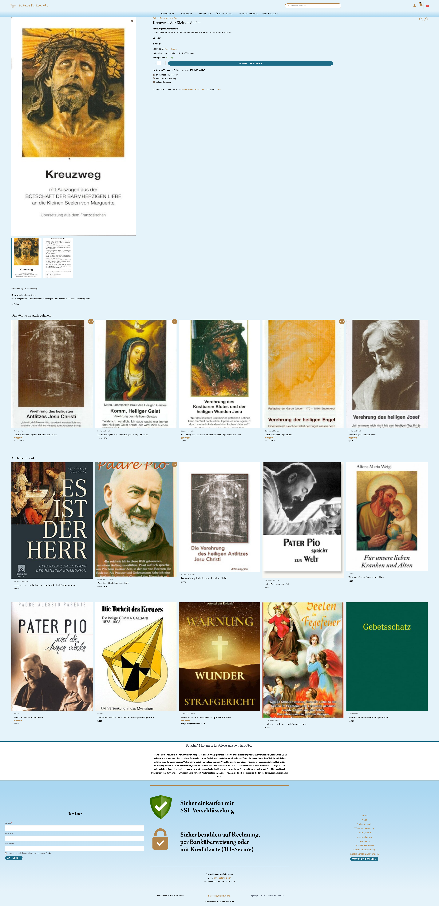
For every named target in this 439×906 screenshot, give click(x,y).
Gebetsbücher (159, 18)
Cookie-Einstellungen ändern (364, 853)
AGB (364, 819)
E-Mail (8, 823)
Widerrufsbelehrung (364, 828)
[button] (175, 13)
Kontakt (364, 815)
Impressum (364, 841)
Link (48, 853)
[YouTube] (427, 6)
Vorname (9, 833)
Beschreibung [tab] (17, 288)
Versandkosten (171, 49)
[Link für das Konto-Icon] (414, 5)
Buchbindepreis (364, 824)
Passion (218, 89)
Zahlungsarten (364, 832)
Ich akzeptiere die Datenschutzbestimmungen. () (29, 853)
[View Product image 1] (26, 258)
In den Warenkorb (250, 63)
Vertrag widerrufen (364, 859)
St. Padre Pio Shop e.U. (33, 5)
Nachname (10, 843)
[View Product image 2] (58, 258)
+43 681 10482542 (226, 881)
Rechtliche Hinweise (364, 845)
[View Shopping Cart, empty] (421, 5)
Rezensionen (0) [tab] (32, 288)
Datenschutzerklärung (364, 849)
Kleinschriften (171, 18)
